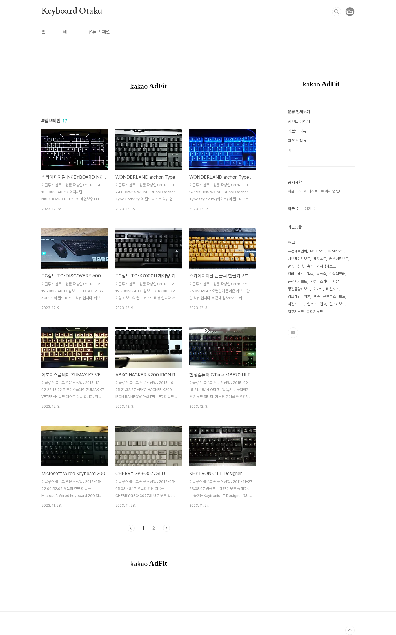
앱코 (323, 304)
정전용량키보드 (299, 289)
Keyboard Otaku (71, 11)
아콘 (307, 296)
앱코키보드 (296, 311)
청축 (300, 266)
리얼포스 (332, 289)
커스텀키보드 (338, 259)
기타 (291, 150)
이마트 (318, 289)
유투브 (293, 332)
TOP (350, 630)
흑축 (310, 266)
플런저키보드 (297, 281)
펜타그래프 (296, 274)
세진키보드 (296, 304)
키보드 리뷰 (297, 131)
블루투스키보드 (334, 296)
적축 (310, 274)
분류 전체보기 (299, 111)
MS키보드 (317, 251)
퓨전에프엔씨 (297, 251)
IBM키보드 (336, 251)
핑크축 (321, 274)
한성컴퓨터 (337, 274)
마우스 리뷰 (297, 140)
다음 (166, 528)
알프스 (312, 304)
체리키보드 (315, 311)
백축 (316, 296)
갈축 (291, 266)
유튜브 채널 (99, 32)
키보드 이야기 (299, 121)
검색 (336, 11)
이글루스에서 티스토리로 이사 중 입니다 (317, 191)
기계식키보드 (326, 266)
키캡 (313, 281)
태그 (67, 32)
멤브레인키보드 (299, 259)
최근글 (293, 208)
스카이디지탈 (329, 281)
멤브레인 (294, 296)
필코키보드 (337, 304)
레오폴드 (319, 259)
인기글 (309, 208)
